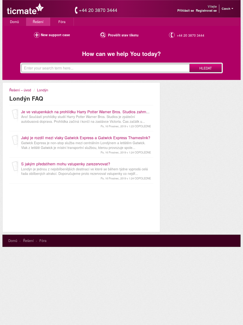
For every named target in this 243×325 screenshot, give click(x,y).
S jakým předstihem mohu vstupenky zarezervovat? (65, 164)
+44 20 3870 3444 (98, 10)
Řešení (38, 21)
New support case (55, 34)
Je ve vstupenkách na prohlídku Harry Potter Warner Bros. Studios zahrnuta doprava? (95, 111)
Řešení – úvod (20, 90)
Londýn (42, 90)
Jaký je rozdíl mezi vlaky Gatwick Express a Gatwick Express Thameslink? (85, 137)
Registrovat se (206, 10)
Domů (14, 21)
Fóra (61, 21)
